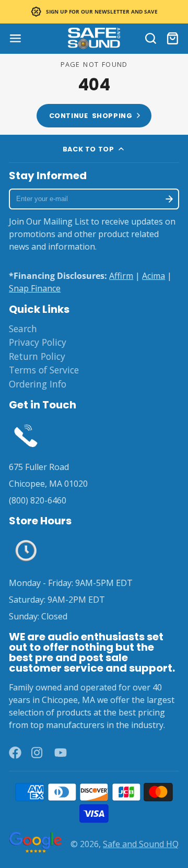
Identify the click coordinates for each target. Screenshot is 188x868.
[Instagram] (37, 752)
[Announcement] (94, 12)
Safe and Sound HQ (141, 844)
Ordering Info (37, 384)
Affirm (121, 275)
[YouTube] (60, 752)
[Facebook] (15, 752)
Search (23, 328)
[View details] (26, 435)
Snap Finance (35, 288)
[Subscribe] (169, 199)
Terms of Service (44, 369)
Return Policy (37, 356)
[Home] (94, 38)
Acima (153, 275)
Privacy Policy (37, 342)
